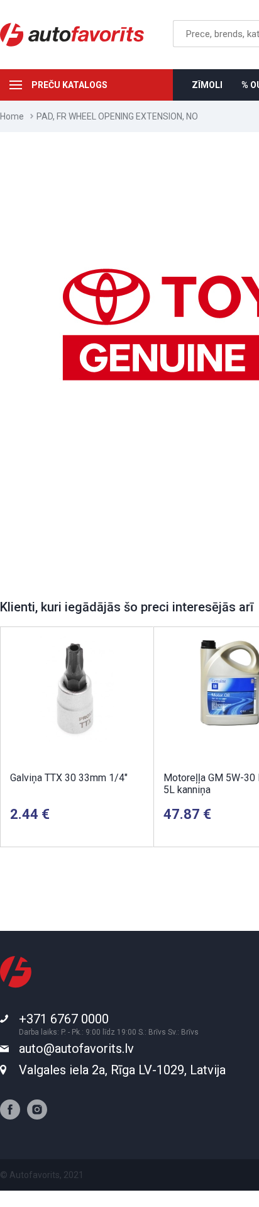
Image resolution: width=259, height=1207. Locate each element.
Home (12, 116)
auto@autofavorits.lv (76, 1048)
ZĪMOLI (207, 85)
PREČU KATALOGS (69, 85)
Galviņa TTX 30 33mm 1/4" (69, 778)
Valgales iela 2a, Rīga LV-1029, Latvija (122, 1069)
